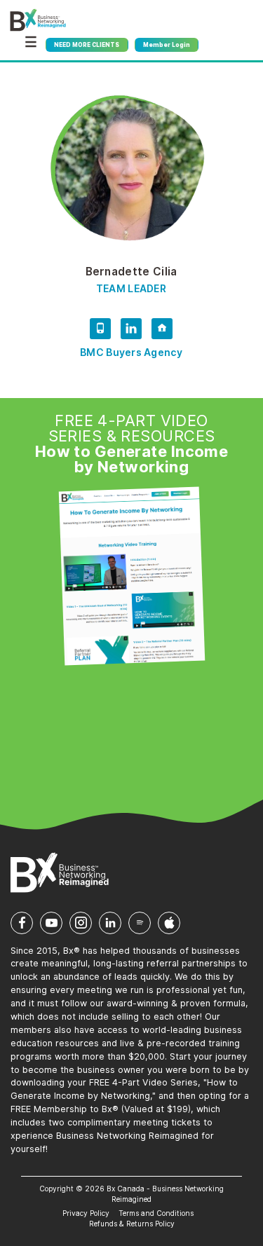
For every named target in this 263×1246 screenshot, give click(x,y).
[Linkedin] (131, 331)
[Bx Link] (162, 331)
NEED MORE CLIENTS (86, 44)
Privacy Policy (85, 1213)
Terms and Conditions (156, 1213)
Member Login (166, 44)
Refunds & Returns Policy (132, 1223)
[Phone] (100, 331)
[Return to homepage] (38, 20)
